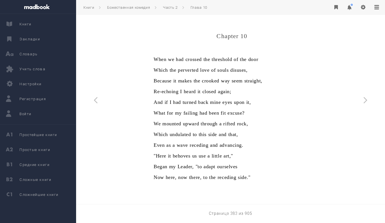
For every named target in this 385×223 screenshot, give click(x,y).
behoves (182, 156)
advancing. (231, 145)
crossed (193, 59)
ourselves (227, 166)
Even (159, 145)
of (236, 59)
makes (185, 81)
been (214, 113)
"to (199, 166)
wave (182, 145)
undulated (180, 134)
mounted (171, 123)
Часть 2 (170, 7)
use (202, 156)
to (195, 134)
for (170, 113)
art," (228, 156)
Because (163, 81)
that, (233, 134)
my (178, 113)
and (223, 134)
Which (161, 70)
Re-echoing (166, 91)
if (166, 102)
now (182, 177)
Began (160, 166)
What (159, 113)
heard (190, 91)
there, (195, 177)
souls (223, 70)
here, (171, 177)
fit (223, 113)
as (168, 145)
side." (244, 177)
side (212, 134)
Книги (88, 7)
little (217, 156)
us (194, 156)
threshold (222, 59)
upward (191, 123)
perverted (188, 70)
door (253, 59)
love (204, 70)
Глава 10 (199, 7)
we (171, 59)
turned (189, 102)
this (203, 134)
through (209, 123)
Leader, (186, 166)
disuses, (238, 70)
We (157, 123)
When (160, 59)
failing (190, 113)
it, (248, 102)
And (158, 102)
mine (215, 102)
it (174, 81)
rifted (229, 123)
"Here (160, 156)
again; (224, 91)
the (206, 59)
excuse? (236, 113)
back (203, 102)
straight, (253, 81)
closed (209, 91)
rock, (242, 123)
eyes (227, 102)
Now (159, 177)
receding (199, 145)
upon (239, 102)
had (180, 59)
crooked (210, 81)
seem (237, 81)
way (225, 81)
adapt (209, 166)
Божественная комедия (128, 7)
